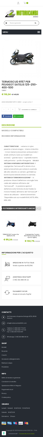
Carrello (25, 3)
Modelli (4, 347)
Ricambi (4, 351)
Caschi (4, 355)
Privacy (4, 393)
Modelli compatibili (13, 130)
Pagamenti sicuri (7, 389)
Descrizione (8, 125)
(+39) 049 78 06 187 (16, 332)
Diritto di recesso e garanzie (11, 378)
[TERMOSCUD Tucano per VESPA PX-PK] (10, 223)
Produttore (5, 367)
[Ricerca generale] (35, 23)
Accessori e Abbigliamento (11, 359)
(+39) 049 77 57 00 (19, 330)
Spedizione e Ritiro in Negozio (11, 385)
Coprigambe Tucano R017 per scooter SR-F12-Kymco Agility (32, 236)
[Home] (21, 13)
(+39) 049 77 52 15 (19, 328)
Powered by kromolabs (27, 434)
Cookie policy (6, 397)
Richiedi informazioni (13, 136)
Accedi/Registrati (18, 3)
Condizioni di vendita (9, 382)
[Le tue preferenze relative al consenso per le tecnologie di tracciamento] (4, 433)
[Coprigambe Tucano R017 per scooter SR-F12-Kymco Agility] (32, 223)
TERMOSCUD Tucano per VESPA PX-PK (11, 235)
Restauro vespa (7, 363)
